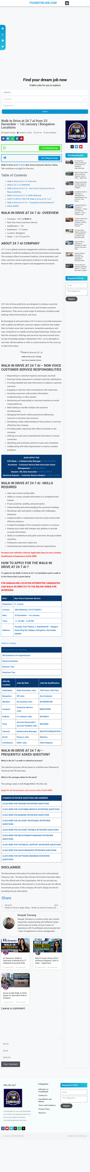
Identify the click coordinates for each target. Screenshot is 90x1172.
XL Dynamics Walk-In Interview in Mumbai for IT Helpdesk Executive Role (14, 960)
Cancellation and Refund (45, 1100)
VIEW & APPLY (49, 461)
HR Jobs (20, 696)
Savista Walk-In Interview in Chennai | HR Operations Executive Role (80, 256)
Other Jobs (22, 743)
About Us (42, 1113)
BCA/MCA (44, 716)
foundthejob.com (43, 2)
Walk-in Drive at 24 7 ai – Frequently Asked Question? (30, 202)
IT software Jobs (24, 716)
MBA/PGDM (45, 709)
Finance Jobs (23, 737)
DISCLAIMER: (13, 206)
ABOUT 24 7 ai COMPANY (18, 185)
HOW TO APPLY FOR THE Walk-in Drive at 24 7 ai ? (29, 199)
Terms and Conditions (47, 1105)
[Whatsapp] (19, 1128)
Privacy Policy (44, 1109)
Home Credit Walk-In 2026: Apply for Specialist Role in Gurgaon (15, 995)
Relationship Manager (27, 731)
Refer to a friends (9, 643)
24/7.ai (4, 249)
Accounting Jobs (24, 702)
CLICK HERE (31, 556)
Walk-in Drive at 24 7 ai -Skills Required (24, 195)
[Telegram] (76, 146)
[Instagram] (72, 146)
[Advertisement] (45, 23)
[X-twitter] (23, 1128)
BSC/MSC (44, 724)
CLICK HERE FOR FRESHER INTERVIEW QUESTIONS (25, 803)
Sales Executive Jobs (26, 690)
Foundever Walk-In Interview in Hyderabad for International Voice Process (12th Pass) (81, 196)
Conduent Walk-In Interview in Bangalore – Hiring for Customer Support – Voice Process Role (81, 209)
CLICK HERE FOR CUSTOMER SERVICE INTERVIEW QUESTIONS (31, 809)
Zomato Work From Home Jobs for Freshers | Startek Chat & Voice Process (81, 222)
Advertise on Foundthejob (43, 1090)
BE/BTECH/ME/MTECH (50, 731)
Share (6, 898)
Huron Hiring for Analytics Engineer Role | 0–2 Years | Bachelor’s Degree (81, 267)
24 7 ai (19, 165)
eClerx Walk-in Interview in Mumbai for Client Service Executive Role (80, 245)
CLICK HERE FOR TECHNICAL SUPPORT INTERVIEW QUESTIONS (31, 844)
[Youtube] (80, 146)
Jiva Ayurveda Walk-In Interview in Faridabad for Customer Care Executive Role (80, 233)
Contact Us (42, 1095)
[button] (67, 3)
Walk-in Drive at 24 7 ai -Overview (21, 181)
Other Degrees (46, 743)
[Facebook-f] (3, 1128)
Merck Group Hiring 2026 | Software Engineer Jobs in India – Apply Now (47, 960)
